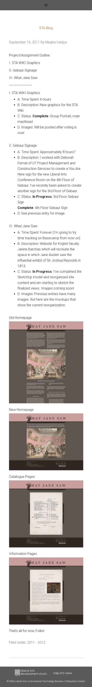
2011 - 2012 (36, 642)
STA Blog (46, 28)
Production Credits (75, 681)
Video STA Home (62, 673)
